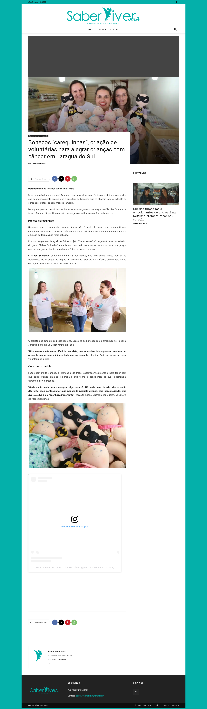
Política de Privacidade (142, 705)
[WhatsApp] (74, 179)
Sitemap (166, 705)
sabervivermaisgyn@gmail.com (90, 695)
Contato (114, 29)
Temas (100, 29)
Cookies (157, 705)
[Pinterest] (68, 179)
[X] (61, 179)
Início (91, 29)
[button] (175, 29)
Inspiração (44, 136)
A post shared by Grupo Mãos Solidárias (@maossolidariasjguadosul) (75, 567)
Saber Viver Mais (38, 163)
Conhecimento (34, 136)
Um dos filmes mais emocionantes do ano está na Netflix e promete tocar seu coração (154, 214)
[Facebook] (176, 2)
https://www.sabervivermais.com (60, 655)
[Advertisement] (103, 55)
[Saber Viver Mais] (103, 15)
